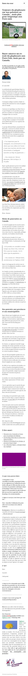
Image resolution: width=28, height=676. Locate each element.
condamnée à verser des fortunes (11, 169)
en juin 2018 (11, 399)
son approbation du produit (9, 329)
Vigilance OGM (6, 617)
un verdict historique (12, 406)
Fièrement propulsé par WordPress (9, 674)
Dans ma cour (7, 3)
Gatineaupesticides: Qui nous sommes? (14, 45)
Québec (12, 282)
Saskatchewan (20, 282)
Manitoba (4, 284)
